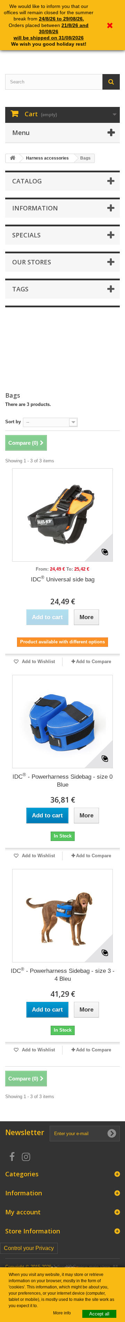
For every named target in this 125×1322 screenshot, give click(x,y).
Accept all (99, 1313)
